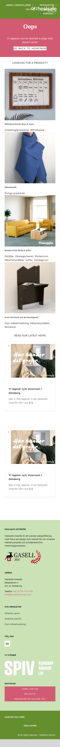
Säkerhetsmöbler (14, 259)
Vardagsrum (41, 259)
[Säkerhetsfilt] (30, 133)
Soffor (29, 259)
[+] (30, 402)
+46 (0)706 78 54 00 (23, 591)
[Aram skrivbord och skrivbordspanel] (30, 263)
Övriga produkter (15, 193)
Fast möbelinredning (17, 323)
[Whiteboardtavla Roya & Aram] (30, 70)
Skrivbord (10, 326)
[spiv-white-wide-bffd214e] (29, 662)
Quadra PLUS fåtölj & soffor (18, 250)
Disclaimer (30, 725)
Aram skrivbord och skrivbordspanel (21, 317)
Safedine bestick (13, 618)
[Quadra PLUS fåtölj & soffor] (30, 196)
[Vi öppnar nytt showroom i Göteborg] (33, 345)
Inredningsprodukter (17, 129)
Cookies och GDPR (14, 717)
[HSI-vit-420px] (43, 7)
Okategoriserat (24, 256)
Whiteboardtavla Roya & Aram (19, 124)
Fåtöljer (9, 256)
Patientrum (41, 256)
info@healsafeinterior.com (18, 594)
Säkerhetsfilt (10, 187)
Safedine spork (12, 613)
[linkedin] (7, 643)
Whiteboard (37, 129)
